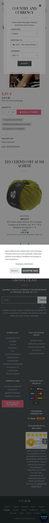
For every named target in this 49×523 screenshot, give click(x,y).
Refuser (14, 271)
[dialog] (24, 261)
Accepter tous (30, 271)
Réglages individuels (24, 264)
